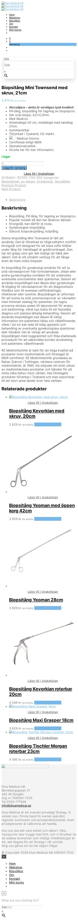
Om (11, 23)
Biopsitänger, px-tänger (18, 181)
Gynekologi (45, 181)
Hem (12, 14)
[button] (10, 38)
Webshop (14, 17)
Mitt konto (15, 29)
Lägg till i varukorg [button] (47, 424)
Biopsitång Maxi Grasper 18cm (41, 720)
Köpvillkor (14, 20)
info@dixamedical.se (16, 805)
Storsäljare (62, 181)
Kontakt (13, 26)
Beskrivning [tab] (17, 200)
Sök (6, 59)
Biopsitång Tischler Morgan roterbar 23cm (38, 748)
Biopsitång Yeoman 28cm (36, 599)
